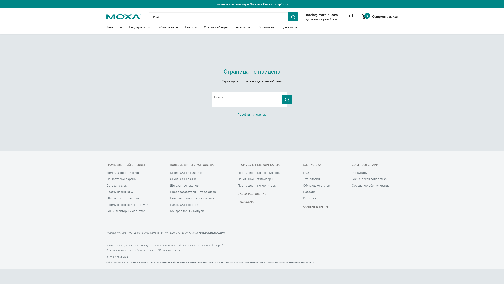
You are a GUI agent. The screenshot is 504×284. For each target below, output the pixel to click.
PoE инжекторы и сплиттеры (127, 211)
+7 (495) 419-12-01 (128, 232)
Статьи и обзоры (216, 27)
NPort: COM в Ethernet (186, 173)
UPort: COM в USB (183, 179)
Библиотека (165, 27)
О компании (267, 27)
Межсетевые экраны (121, 179)
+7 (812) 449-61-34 (176, 232)
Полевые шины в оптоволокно (192, 198)
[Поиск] (287, 99)
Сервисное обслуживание (371, 185)
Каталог (112, 27)
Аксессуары (246, 202)
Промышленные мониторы (257, 185)
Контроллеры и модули (187, 211)
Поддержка (137, 27)
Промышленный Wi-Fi (122, 192)
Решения (309, 198)
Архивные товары (316, 206)
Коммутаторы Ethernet (122, 173)
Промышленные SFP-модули (127, 204)
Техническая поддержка (369, 179)
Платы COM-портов (184, 204)
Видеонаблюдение (252, 194)
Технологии (243, 27)
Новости (191, 27)
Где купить (290, 27)
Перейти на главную (252, 114)
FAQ (306, 173)
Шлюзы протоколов (184, 185)
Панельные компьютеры (255, 179)
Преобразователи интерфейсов (193, 192)
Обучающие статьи (316, 185)
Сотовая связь (116, 185)
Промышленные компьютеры (259, 173)
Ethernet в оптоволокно (123, 198)
